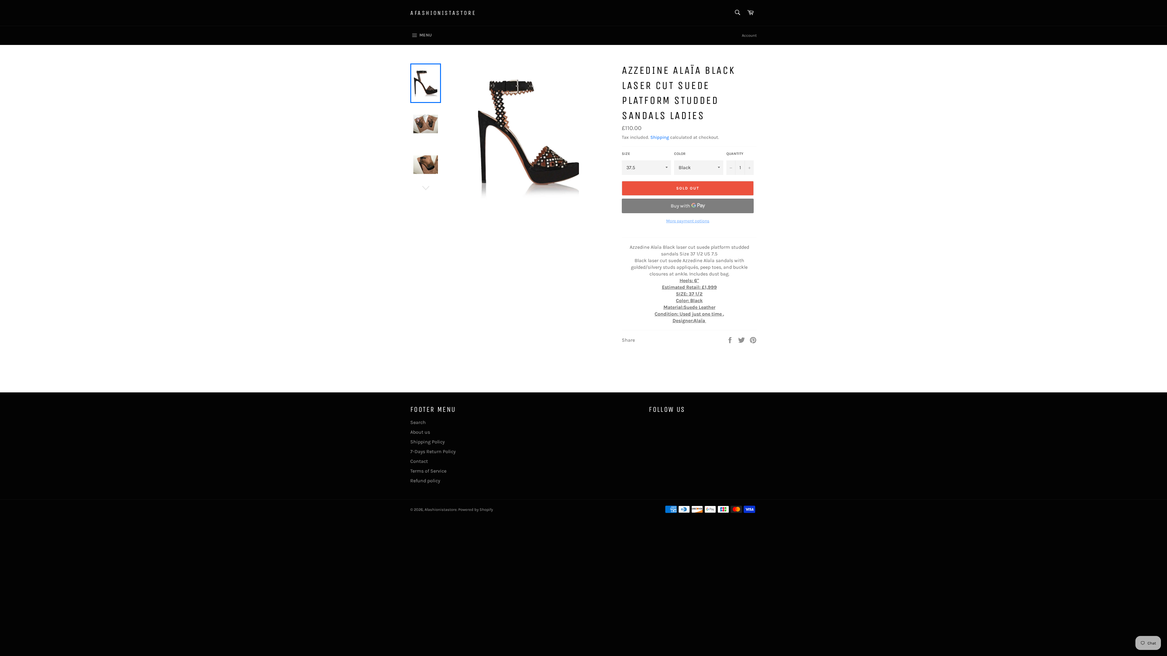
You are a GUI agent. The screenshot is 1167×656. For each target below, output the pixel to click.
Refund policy (425, 480)
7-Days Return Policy (433, 451)
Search (418, 422)
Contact (419, 461)
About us (420, 432)
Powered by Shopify (475, 509)
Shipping (659, 137)
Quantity (734, 154)
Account (749, 35)
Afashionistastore (443, 12)
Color (680, 154)
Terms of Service (428, 471)
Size (626, 154)
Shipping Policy (427, 442)
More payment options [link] (687, 221)
